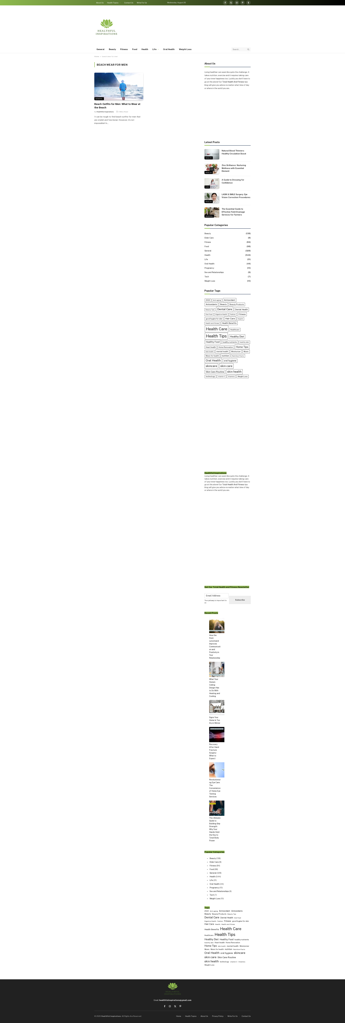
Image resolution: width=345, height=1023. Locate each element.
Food (134, 49)
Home (96, 56)
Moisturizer (236, 351)
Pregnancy (209, 268)
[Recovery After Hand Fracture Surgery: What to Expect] (216, 735)
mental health (222, 351)
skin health (234, 371)
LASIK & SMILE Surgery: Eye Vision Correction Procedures (236, 195)
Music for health (212, 356)
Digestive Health (221, 314)
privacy (211, 600)
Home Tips (242, 347)
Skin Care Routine (215, 371)
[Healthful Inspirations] (106, 26)
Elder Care (209, 238)
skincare (211, 366)
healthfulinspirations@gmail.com (175, 1000)
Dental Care (224, 309)
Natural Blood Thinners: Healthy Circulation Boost (234, 152)
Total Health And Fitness (233, 82)
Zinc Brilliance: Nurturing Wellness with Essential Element (234, 168)
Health (145, 49)
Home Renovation (226, 347)
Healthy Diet (237, 336)
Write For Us (142, 3)
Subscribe (240, 600)
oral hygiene (230, 360)
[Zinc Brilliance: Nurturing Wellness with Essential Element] (211, 169)
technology (210, 376)
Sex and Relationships (214, 272)
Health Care (216, 329)
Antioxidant (229, 300)
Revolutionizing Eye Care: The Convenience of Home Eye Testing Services (214, 788)
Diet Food (209, 314)
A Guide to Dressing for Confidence (233, 181)
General (100, 49)
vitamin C (221, 376)
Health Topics (112, 3)
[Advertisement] (202, 27)
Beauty (112, 49)
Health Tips (216, 336)
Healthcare (234, 330)
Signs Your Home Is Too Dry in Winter (214, 720)
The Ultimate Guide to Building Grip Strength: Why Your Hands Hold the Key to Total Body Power (214, 829)
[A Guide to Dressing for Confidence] (211, 183)
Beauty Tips (210, 310)
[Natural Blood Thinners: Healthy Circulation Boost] (211, 154)
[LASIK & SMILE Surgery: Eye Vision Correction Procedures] (211, 198)
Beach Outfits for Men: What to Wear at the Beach (117, 105)
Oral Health (169, 49)
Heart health (211, 347)
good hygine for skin (214, 319)
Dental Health (241, 309)
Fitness (124, 49)
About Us (100, 3)
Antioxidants (211, 304)
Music (246, 351)
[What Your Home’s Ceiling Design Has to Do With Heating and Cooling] (216, 670)
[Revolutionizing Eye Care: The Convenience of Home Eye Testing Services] (216, 770)
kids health (209, 351)
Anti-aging (217, 300)
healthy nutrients (229, 342)
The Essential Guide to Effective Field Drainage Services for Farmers (233, 212)
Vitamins (231, 376)
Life (154, 49)
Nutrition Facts (238, 356)
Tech (206, 277)
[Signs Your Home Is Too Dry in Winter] (216, 708)
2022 (208, 300)
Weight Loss (185, 49)
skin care (226, 366)
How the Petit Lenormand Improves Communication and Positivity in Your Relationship (214, 646)
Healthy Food (213, 342)
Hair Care (230, 318)
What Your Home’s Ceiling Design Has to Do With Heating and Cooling (214, 687)
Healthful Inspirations (105, 112)
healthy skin (244, 342)
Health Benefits (229, 323)
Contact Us (128, 3)
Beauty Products (237, 304)
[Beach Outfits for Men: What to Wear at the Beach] (118, 86)
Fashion (233, 314)
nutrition (225, 356)
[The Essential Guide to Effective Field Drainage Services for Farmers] (211, 212)
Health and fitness (212, 323)
